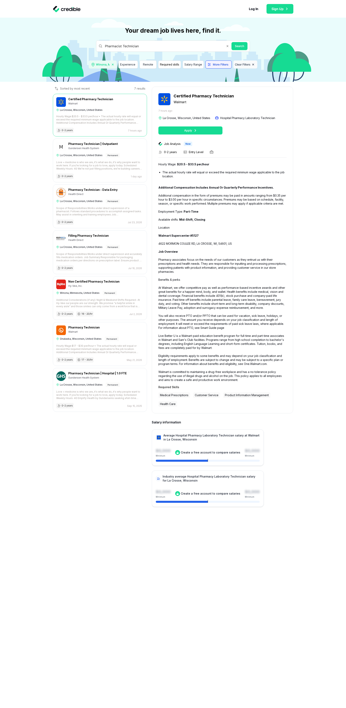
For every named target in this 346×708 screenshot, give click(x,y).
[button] (227, 46)
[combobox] (103, 64)
